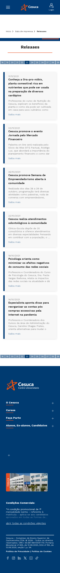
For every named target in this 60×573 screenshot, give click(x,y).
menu (9, 7)
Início (8, 31)
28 (53, 62)
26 (42, 62)
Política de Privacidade (18, 551)
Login (51, 10)
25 (37, 62)
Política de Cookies (42, 551)
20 (12, 62)
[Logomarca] (29, 7)
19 (7, 62)
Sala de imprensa (24, 31)
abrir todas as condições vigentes (26, 523)
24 (32, 62)
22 (22, 62)
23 (27, 62)
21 (17, 62)
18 (3, 62)
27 (47, 62)
